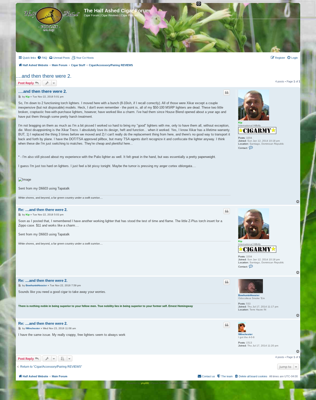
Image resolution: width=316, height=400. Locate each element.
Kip (240, 122)
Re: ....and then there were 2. (42, 210)
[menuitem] (42, 58)
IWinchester (245, 334)
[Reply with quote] (226, 92)
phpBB (145, 383)
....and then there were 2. (44, 76)
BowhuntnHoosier (248, 295)
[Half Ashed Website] (50, 18)
